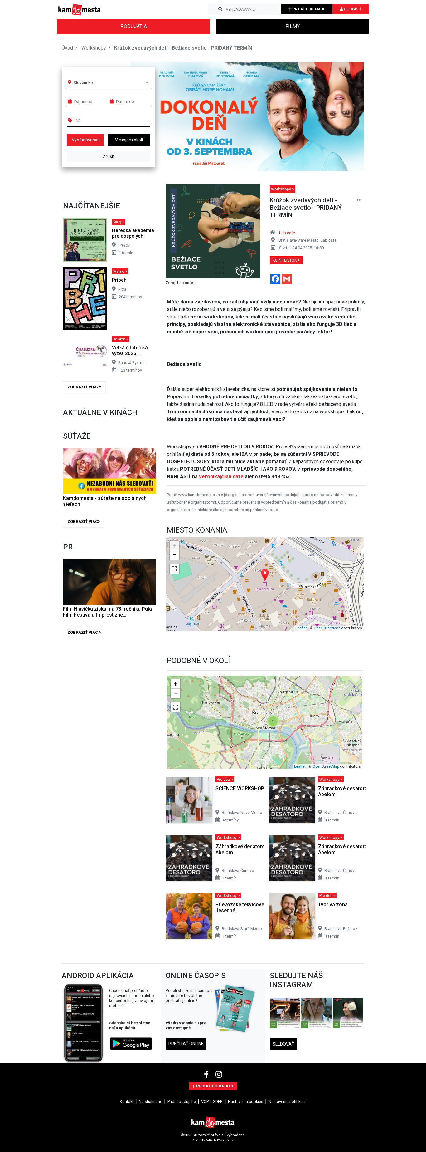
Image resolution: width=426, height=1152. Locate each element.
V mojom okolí (129, 139)
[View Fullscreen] (174, 569)
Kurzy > (118, 222)
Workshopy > (282, 189)
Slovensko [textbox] (83, 82)
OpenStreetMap (327, 628)
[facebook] (207, 1074)
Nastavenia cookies (245, 1101)
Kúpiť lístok (285, 260)
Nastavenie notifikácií (288, 1101)
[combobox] (110, 82)
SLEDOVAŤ (283, 1043)
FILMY (292, 26)
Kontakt (126, 1101)
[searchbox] (98, 120)
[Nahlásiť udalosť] (359, 200)
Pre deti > (225, 779)
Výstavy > (120, 271)
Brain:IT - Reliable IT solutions (213, 1140)
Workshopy (93, 48)
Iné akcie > (120, 339)
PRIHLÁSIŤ (352, 9)
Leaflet (301, 628)
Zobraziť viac (83, 387)
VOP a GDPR (212, 1101)
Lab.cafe (287, 232)
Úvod (67, 48)
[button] (347, 116)
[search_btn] (220, 9)
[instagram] (218, 1074)
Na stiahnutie (150, 1101)
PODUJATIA (133, 26)
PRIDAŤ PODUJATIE (308, 9)
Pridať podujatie (181, 1101)
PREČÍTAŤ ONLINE (186, 1043)
